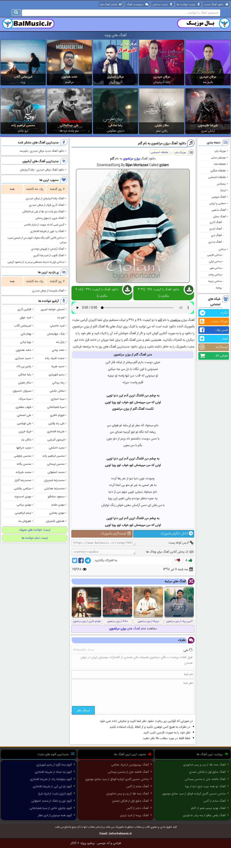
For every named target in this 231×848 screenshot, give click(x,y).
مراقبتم (69, 82)
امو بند (61, 317)
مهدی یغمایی (57, 512)
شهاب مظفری (23, 407)
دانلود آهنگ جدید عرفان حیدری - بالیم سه (42, 151)
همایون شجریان (55, 521)
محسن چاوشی (22, 456)
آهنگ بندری (215, 242)
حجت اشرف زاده (55, 358)
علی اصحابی (24, 415)
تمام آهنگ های (127, 628)
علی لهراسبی (24, 423)
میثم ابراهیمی (23, 512)
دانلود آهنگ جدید (213, 4)
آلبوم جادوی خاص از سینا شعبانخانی (51, 808)
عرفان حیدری (208, 77)
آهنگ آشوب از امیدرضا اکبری (48, 255)
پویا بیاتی (25, 342)
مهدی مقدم (58, 504)
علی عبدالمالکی (69, 125)
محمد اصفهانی (56, 472)
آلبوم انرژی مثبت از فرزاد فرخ (55, 793)
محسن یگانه (24, 464)
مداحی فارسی (214, 255)
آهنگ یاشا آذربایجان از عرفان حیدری (45, 198)
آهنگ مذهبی (218, 210)
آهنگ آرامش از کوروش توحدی (47, 249)
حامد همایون (69, 77)
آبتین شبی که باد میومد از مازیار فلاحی (44, 224)
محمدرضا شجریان (54, 480)
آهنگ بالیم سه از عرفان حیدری (48, 290)
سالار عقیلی (162, 125)
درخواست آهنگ (134, 4)
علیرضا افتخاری (56, 431)
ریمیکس (221, 184)
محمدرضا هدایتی (54, 488)
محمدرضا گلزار (23, 480)
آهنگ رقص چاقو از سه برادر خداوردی (204, 815)
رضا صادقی (115, 125)
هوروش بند (24, 521)
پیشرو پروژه (87, 843)
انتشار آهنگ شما (108, 4)
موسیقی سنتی (218, 157)
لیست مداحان (160, 4)
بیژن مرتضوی (131, 158)
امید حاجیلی (57, 325)
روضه (219, 288)
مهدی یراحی (24, 504)
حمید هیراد (58, 366)
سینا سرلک (24, 399)
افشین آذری (24, 309)
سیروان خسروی (22, 390)
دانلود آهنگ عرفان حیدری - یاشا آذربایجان (42, 170)
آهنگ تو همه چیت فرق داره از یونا (205, 786)
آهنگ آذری (216, 222)
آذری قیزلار (115, 82)
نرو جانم (23, 131)
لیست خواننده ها (186, 4)
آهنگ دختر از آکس (137, 808)
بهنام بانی (26, 333)
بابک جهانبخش (56, 333)
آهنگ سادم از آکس (214, 800)
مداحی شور (216, 268)
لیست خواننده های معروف (34, 529)
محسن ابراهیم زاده (23, 125)
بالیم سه (208, 82)
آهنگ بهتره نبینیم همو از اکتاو (208, 808)
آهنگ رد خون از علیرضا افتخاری (47, 231)
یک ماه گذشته (34, 189)
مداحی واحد (215, 274)
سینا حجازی (58, 399)
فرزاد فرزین (25, 431)
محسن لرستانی (56, 464)
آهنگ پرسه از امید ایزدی (134, 815)
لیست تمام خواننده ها (35, 538)
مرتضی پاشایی (22, 488)
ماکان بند (26, 439)
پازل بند (60, 342)
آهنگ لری (216, 235)
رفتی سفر (162, 131)
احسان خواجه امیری (53, 309)
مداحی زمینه (215, 281)
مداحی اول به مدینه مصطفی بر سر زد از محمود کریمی (35, 262)
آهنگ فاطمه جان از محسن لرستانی (205, 779)
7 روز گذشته (57, 189)
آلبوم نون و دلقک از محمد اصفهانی (51, 800)
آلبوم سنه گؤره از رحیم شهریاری (54, 764)
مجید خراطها (23, 447)
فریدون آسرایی (56, 439)
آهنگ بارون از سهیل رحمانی (49, 218)
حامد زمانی (58, 350)
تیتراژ (223, 190)
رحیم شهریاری (57, 374)
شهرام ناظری (57, 415)
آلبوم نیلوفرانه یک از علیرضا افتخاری (51, 779)
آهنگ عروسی (219, 197)
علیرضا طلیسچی (208, 125)
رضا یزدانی (58, 382)
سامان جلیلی (57, 390)
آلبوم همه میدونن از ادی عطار (55, 815)
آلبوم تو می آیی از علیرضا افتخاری (52, 786)
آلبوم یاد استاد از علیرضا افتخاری (53, 772)
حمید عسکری (23, 358)
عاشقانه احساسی (217, 177)
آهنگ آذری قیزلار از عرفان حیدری (46, 205)
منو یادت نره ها (69, 131)
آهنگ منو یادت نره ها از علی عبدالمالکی (43, 211)
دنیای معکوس (115, 131)
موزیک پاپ (220, 151)
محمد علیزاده (23, 472)
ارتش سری (208, 131)
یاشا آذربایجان (161, 82)
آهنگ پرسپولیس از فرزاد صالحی (130, 764)
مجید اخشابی (57, 447)
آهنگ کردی (215, 229)
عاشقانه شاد (220, 164)
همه (12, 189)
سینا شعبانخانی (56, 407)
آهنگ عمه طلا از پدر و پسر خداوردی (204, 764)
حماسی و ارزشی (217, 203)
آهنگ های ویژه (116, 35)
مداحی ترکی (215, 261)
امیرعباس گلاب (23, 77)
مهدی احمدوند (22, 496)
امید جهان (25, 317)
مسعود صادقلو (56, 496)
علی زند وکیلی (56, 423)
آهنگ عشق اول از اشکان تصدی (207, 772)
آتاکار (73, 843)
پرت (23, 82)
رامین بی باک (23, 366)
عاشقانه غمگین (218, 170)
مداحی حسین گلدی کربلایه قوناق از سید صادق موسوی (194, 793)
